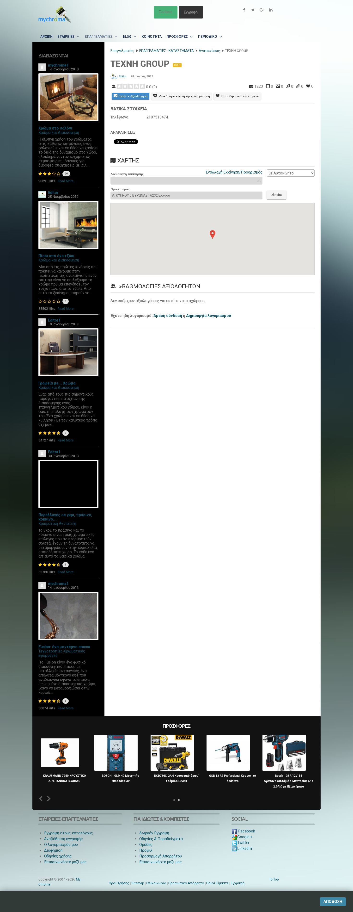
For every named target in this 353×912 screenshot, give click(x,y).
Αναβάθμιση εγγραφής (63, 839)
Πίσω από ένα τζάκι (56, 256)
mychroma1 (58, 65)
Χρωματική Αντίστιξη (57, 523)
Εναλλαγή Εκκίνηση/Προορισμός (234, 172)
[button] (212, 234)
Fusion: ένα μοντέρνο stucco (64, 647)
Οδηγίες (276, 195)
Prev (41, 798)
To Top (274, 879)
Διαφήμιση (53, 850)
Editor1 (54, 320)
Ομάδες (145, 844)
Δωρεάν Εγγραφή (154, 833)
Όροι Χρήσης (119, 883)
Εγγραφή (191, 12)
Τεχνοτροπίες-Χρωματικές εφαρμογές (61, 653)
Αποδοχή (332, 901)
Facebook (246, 831)
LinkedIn (244, 848)
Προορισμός (120, 189)
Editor (53, 192)
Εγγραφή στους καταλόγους (68, 833)
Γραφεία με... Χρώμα (56, 383)
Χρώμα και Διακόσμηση (58, 132)
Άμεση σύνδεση (167, 315)
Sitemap (137, 883)
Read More (65, 181)
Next (48, 798)
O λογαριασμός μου (61, 844)
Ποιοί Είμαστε (217, 883)
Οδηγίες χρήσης (58, 856)
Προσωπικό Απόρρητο (186, 883)
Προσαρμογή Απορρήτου (160, 856)
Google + (244, 837)
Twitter (243, 842)
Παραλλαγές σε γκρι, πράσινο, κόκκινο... (65, 517)
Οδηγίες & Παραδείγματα (161, 839)
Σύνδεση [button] (165, 12)
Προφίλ (145, 850)
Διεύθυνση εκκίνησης (127, 174)
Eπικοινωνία (156, 883)
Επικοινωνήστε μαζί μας (65, 862)
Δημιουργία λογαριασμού (208, 315)
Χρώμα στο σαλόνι (55, 128)
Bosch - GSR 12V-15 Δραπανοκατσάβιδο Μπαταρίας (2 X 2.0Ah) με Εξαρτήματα (288, 781)
